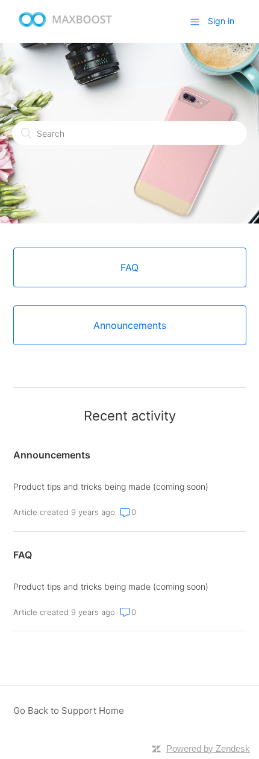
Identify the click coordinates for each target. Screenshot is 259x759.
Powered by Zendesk (208, 748)
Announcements (51, 455)
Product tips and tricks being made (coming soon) (110, 486)
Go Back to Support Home (68, 710)
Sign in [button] (221, 21)
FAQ (22, 555)
